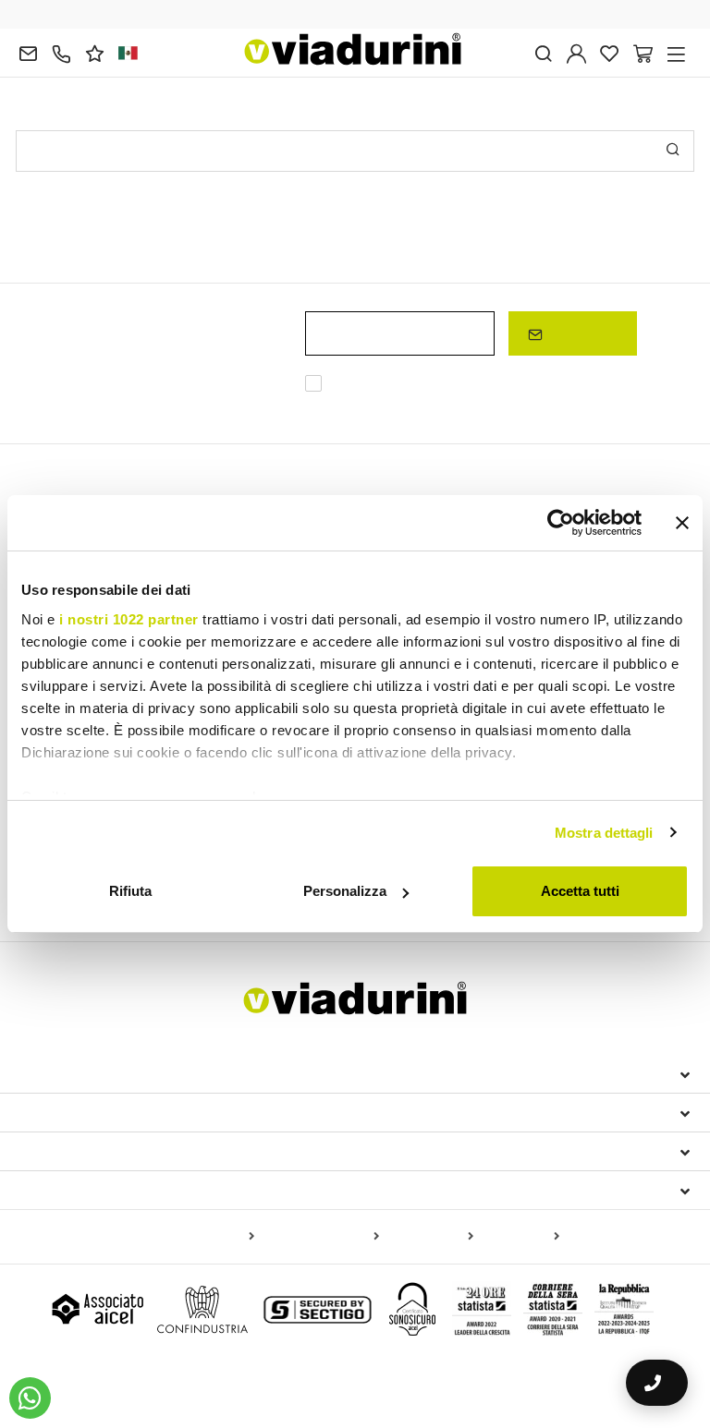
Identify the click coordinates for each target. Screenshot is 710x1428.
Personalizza (344, 891)
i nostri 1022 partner (129, 619)
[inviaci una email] (28, 52)
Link (417, 406)
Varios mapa (520, 1236)
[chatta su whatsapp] (30, 1398)
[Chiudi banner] (682, 522)
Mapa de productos (197, 1236)
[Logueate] (576, 52)
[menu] (676, 52)
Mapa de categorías (320, 1236)
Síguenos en (66, 1189)
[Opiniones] (94, 52)
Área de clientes (85, 1151)
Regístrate (580, 333)
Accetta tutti (580, 891)
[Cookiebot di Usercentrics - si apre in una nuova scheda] (561, 523)
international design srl (122, 1073)
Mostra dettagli (604, 833)
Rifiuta (130, 891)
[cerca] (543, 52)
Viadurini (54, 1112)
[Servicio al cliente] (61, 52)
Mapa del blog (430, 1236)
